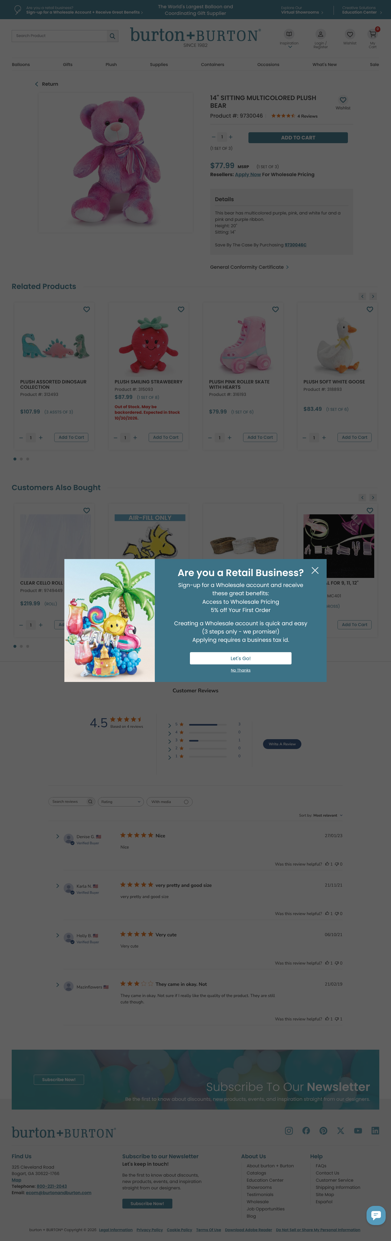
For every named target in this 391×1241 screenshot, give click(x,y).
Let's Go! (241, 658)
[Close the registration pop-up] (315, 570)
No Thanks (241, 670)
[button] (376, 1215)
